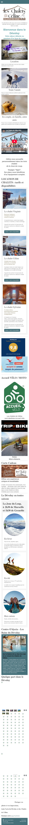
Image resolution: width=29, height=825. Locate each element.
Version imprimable (8, 820)
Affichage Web (23, 821)
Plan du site (5, 821)
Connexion (23, 820)
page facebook (15, 816)
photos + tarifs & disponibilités (12, 231)
